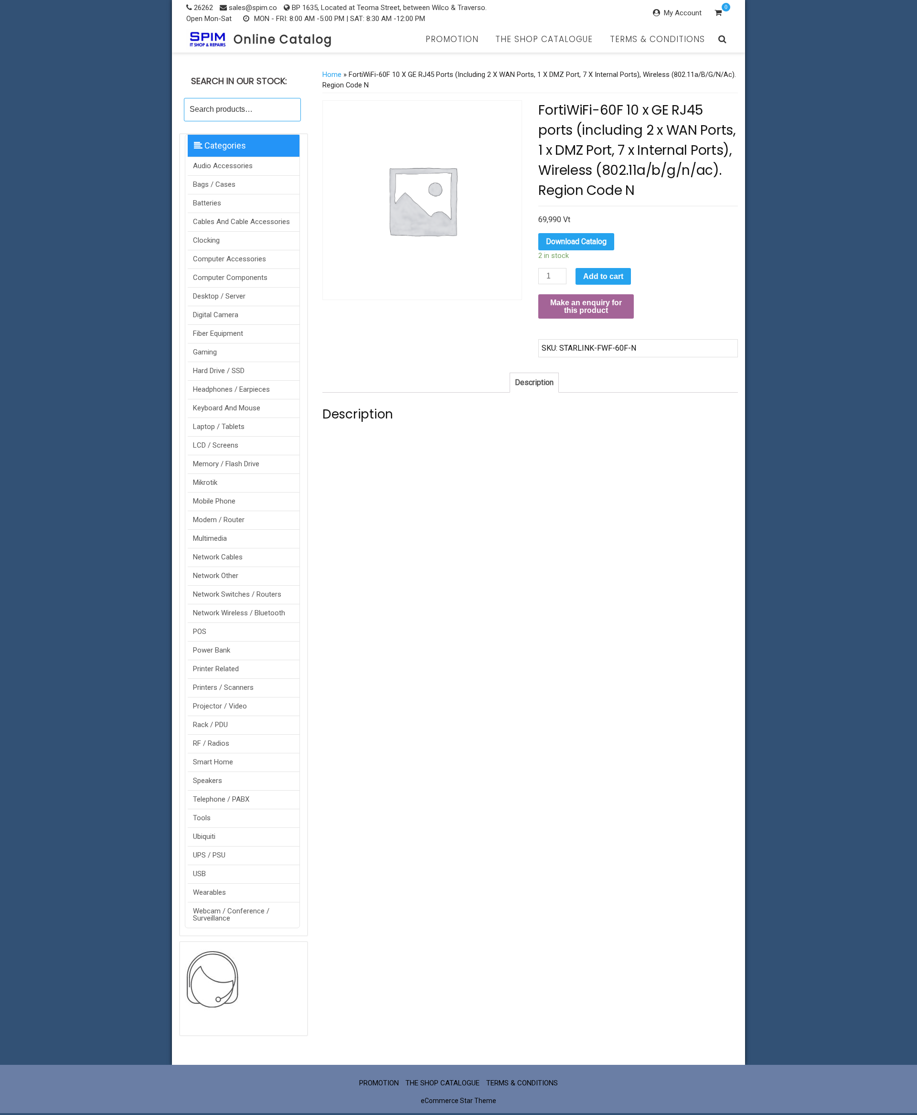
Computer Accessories (229, 259)
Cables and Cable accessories (241, 221)
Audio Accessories (223, 165)
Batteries (207, 203)
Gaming (205, 352)
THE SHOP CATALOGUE (544, 39)
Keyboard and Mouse (226, 408)
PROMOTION (452, 39)
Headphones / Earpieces (231, 389)
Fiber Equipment (218, 333)
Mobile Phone (214, 501)
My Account (683, 13)
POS (199, 631)
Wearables (209, 892)
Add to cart (603, 276)
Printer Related (216, 669)
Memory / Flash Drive (226, 464)
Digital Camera (215, 315)
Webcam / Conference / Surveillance (231, 914)
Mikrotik (205, 482)
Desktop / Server (219, 296)
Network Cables (218, 557)
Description (534, 382)
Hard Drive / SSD (219, 370)
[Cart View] (718, 14)
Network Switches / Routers (237, 594)
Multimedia (210, 538)
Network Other (215, 575)
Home (331, 74)
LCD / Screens (215, 445)
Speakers (207, 780)
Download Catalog (576, 241)
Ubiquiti (204, 836)
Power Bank (211, 650)
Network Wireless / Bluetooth (239, 613)
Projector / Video (220, 706)
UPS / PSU (209, 855)
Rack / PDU (210, 724)
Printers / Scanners (223, 687)
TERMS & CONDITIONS (657, 39)
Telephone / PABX (221, 799)
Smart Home (213, 762)
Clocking (206, 240)
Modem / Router (219, 519)
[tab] (534, 383)
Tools (202, 818)
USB (199, 873)
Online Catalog (283, 39)
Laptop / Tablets (219, 426)
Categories (224, 145)
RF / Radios (211, 743)
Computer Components (230, 277)
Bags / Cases (214, 184)
